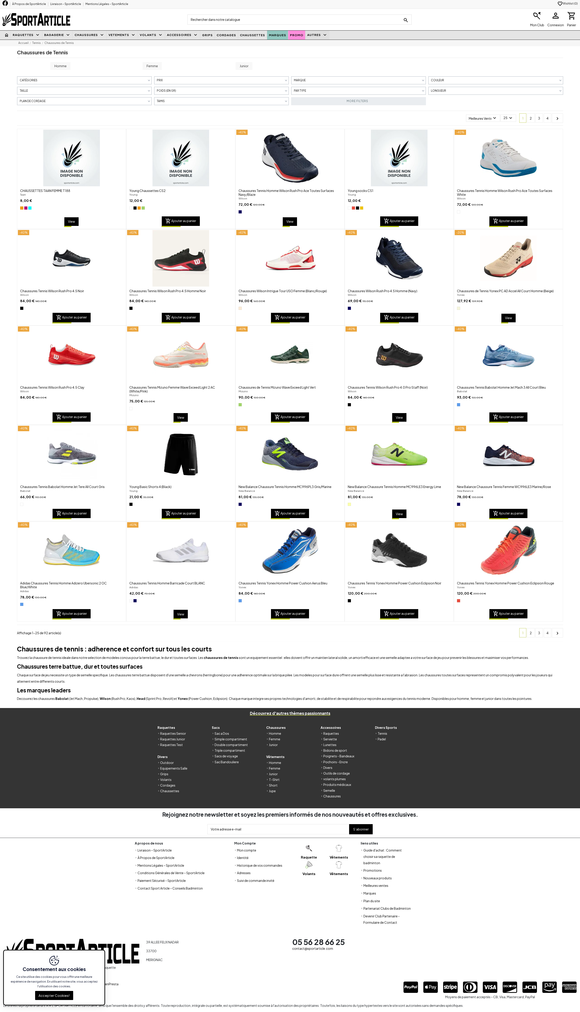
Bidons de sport (335, 750)
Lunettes (329, 745)
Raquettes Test (171, 745)
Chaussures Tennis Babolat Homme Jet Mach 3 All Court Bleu (501, 387)
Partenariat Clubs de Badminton (387, 908)
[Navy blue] (240, 211)
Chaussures (332, 796)
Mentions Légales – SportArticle (106, 4)
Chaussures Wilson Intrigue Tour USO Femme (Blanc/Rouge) (283, 291)
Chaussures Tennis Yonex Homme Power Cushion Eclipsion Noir (394, 583)
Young (133, 194)
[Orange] (21, 208)
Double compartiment (231, 745)
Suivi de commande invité (255, 880)
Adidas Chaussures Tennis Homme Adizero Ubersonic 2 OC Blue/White (63, 585)
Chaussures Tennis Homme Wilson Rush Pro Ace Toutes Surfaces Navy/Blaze (286, 192)
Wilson (243, 198)
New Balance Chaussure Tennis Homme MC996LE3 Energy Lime (394, 487)
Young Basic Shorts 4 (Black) (150, 487)
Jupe (272, 791)
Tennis (382, 733)
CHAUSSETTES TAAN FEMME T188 (45, 191)
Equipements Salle (173, 768)
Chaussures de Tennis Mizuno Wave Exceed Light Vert (277, 387)
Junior (244, 66)
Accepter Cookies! (54, 995)
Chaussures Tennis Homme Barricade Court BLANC (167, 583)
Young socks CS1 (360, 191)
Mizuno (134, 395)
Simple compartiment (231, 739)
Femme (152, 66)
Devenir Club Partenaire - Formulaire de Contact (381, 919)
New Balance (247, 490)
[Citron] (349, 504)
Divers (327, 768)
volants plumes (334, 779)
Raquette (309, 857)
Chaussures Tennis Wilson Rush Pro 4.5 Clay (52, 387)
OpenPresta (109, 984)
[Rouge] (353, 208)
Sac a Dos (222, 733)
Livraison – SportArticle (66, 4)
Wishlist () (567, 3)
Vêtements (339, 857)
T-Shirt (274, 780)
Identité (243, 858)
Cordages (167, 785)
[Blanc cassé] (240, 308)
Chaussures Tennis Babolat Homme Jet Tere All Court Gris (62, 487)
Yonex (460, 294)
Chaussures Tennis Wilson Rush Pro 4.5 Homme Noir (167, 291)
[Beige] (458, 308)
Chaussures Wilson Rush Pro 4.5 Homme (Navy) (382, 291)
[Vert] (143, 208)
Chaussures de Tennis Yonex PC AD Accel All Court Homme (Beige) (505, 291)
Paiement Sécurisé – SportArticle (162, 880)
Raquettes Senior (173, 733)
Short (273, 785)
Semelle (329, 790)
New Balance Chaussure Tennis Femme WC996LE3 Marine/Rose (504, 487)
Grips (164, 774)
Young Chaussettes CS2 (147, 191)
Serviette (330, 739)
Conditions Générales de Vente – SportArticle (171, 873)
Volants (166, 780)
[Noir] (135, 208)
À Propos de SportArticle (29, 4)
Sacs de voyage (226, 756)
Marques (369, 893)
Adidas (24, 591)
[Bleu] (458, 404)
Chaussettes (169, 791)
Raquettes (331, 733)
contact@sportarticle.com (312, 948)
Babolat (462, 391)
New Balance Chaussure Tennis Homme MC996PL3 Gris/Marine (285, 487)
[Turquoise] (29, 208)
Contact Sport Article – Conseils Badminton (170, 888)
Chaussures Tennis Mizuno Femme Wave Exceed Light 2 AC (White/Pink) (172, 389)
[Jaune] (361, 208)
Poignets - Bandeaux (338, 756)
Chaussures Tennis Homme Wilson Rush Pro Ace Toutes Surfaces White (504, 192)
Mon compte (246, 850)
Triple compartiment (230, 750)
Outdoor (167, 763)
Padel (382, 739)
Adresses (244, 873)
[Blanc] (131, 208)
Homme (60, 66)
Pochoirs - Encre (335, 762)
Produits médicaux (337, 784)
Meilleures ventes (375, 885)
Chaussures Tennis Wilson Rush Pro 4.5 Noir (52, 291)
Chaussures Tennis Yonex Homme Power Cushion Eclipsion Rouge (505, 583)
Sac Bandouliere (227, 762)
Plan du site (371, 901)
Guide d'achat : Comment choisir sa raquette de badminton (382, 856)
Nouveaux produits (377, 878)
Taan (23, 194)
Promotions (372, 870)
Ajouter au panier (180, 221)
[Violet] (25, 208)
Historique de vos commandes (259, 865)
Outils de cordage (336, 773)
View (71, 221)
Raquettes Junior (172, 739)
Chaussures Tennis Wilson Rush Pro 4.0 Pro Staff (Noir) (388, 387)
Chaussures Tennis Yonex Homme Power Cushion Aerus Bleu (283, 583)
